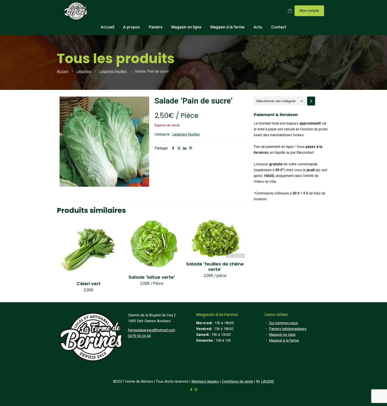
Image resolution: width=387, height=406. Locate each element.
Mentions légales (205, 381)
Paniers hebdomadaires (287, 329)
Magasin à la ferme (284, 340)
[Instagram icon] (196, 390)
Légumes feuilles (113, 71)
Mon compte (309, 11)
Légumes (83, 71)
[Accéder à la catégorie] (311, 101)
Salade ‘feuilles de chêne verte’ (215, 266)
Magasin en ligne (282, 335)
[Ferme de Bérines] (75, 11)
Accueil (62, 71)
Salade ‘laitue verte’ (152, 277)
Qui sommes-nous (283, 323)
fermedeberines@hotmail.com (151, 330)
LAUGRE (267, 381)
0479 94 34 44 (139, 336)
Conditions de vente (237, 381)
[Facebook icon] (191, 390)
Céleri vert (89, 284)
